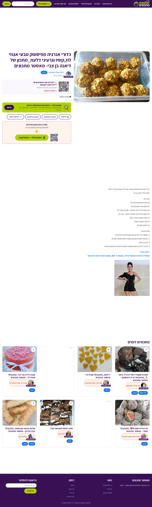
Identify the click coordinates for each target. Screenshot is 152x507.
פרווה (44, 72)
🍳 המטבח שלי (44, 3)
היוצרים (97, 3)
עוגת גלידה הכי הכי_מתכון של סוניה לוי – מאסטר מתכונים (21, 376)
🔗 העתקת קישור (15, 117)
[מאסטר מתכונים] (141, 3)
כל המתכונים (107, 3)
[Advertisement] (76, 31)
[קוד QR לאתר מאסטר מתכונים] (54, 137)
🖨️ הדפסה (65, 117)
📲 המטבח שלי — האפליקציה (32, 137)
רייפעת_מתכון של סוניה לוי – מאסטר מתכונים (97, 376)
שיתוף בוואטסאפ (50, 117)
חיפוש (7, 4)
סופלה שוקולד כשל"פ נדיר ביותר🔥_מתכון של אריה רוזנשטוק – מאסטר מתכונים (133, 377)
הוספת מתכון (73, 3)
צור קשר (71, 489)
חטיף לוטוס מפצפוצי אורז (61, 428)
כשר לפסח (143, 393)
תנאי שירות (70, 496)
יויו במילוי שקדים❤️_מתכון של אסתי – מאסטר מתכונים (134, 430)
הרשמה (30, 491)
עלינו (72, 485)
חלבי (32, 390)
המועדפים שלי (86, 3)
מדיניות (71, 493)
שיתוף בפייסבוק (33, 117)
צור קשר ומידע (60, 3)
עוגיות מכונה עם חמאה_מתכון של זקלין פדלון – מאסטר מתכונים (20, 430)
